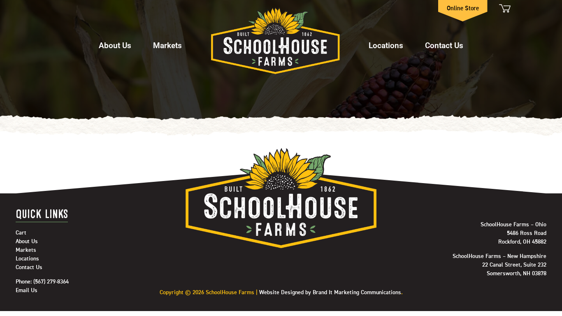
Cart (504, 8)
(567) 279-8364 (51, 282)
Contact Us (444, 45)
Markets (167, 45)
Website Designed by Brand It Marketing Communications (330, 292)
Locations (386, 45)
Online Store (463, 8)
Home (275, 41)
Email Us (26, 290)
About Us (115, 45)
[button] (115, 41)
